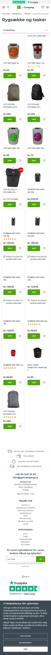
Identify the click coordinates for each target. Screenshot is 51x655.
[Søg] (8, 7)
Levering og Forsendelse (25, 508)
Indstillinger (25, 636)
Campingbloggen (25, 539)
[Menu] (3, 7)
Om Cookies (25, 544)
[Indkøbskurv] (47, 7)
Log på (25, 524)
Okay (25, 649)
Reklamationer (25, 513)
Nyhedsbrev (25, 542)
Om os (25, 534)
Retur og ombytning (25, 510)
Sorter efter (32, 36)
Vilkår (25, 516)
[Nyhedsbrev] (40, 559)
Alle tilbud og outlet (25, 521)
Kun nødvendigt (25, 642)
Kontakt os (25, 505)
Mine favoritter (25, 518)
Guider (25, 536)
